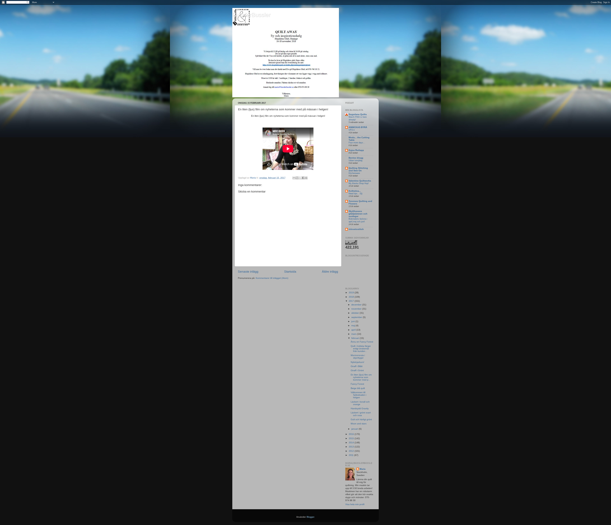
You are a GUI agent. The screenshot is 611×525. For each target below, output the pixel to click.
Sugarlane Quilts (358, 114)
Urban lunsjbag (355, 160)
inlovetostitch (356, 229)
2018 (352, 297)
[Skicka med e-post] (294, 177)
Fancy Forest (357, 384)
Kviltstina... (355, 191)
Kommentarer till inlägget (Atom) (272, 278)
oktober (355, 313)
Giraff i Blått (356, 366)
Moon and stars (358, 423)
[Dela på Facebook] (303, 177)
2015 (352, 438)
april (353, 330)
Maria (362, 469)
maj (353, 325)
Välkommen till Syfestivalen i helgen (358, 395)
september (357, 317)
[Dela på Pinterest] (306, 177)
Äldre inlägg (330, 271)
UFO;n (352, 130)
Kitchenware (354, 173)
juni (353, 321)
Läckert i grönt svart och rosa (361, 413)
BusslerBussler (251, 14)
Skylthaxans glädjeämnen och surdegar (358, 214)
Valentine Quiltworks (360, 181)
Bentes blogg (356, 158)
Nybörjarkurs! (357, 362)
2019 (352, 292)
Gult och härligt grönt (361, 419)
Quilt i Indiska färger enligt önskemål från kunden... (361, 348)
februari (355, 338)
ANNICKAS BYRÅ (358, 127)
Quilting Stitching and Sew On (358, 169)
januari (355, 429)
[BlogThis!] (297, 177)
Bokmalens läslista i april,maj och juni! (358, 220)
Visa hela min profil (354, 504)
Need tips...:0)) (355, 193)
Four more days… (357, 142)
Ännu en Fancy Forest (362, 342)
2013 (352, 447)
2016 (352, 434)
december (356, 305)
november (356, 309)
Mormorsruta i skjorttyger (358, 356)
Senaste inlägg (248, 271)
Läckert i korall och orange (360, 403)
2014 (352, 442)
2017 (352, 301)
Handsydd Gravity (360, 408)
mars (354, 334)
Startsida (290, 271)
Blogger (310, 517)
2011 (351, 455)
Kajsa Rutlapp (356, 150)
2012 (352, 451)
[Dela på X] (300, 177)
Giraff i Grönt (357, 370)
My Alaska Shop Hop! (359, 183)
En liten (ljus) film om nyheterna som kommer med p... (361, 377)
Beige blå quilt (358, 388)
